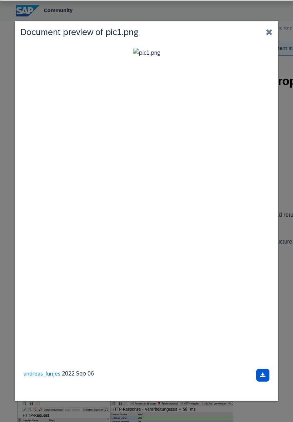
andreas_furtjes (42, 374)
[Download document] (262, 375)
